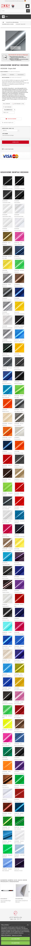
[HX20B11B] (19, 807)
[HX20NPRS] (7, 181)
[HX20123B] (19, 348)
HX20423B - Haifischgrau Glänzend (5, 578)
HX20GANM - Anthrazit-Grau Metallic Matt (5, 620)
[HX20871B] (7, 236)
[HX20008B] (19, 584)
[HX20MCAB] (7, 696)
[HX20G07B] (7, 501)
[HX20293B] (19, 640)
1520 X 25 (5, 112)
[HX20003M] (19, 209)
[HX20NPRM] (7, 195)
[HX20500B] (19, 835)
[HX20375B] (19, 264)
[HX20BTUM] (7, 557)
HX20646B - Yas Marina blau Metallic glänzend (19, 745)
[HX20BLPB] (7, 598)
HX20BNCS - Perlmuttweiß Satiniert (17, 439)
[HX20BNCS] (19, 431)
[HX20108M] (19, 543)
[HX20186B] (7, 459)
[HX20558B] (19, 668)
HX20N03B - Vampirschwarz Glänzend (5, 592)
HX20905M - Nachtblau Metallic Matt (18, 300)
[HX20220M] (19, 626)
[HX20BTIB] (7, 626)
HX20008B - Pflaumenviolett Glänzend (18, 592)
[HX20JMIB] (19, 682)
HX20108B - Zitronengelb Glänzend (5, 272)
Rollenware (6, 103)
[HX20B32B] (19, 849)
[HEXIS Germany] (7, 6)
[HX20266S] (7, 487)
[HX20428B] (7, 320)
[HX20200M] (19, 598)
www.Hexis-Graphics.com (8, 122)
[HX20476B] (7, 473)
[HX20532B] (19, 529)
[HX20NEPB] (19, 752)
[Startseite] (3, 22)
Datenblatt (12, 74)
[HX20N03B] (7, 584)
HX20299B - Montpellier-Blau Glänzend (6, 676)
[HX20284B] (7, 863)
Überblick (4, 74)
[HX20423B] (7, 571)
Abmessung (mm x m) (8, 128)
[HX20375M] (7, 710)
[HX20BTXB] (7, 654)
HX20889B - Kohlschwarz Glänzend (17, 202)
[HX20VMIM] (7, 250)
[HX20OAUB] (7, 431)
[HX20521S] (7, 835)
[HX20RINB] (7, 738)
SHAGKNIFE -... (5, 898)
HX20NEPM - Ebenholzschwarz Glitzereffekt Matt (18, 383)
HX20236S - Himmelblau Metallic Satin (7, 453)
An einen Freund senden (8, 149)
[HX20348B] (7, 752)
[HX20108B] (7, 264)
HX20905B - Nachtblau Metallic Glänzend (6, 383)
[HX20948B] (19, 417)
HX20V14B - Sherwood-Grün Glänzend (5, 355)
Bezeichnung (4, 71)
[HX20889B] (19, 195)
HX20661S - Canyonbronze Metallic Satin (5, 787)
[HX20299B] (7, 668)
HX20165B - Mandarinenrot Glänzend (5, 411)
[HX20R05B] (19, 793)
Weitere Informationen (6, 935)
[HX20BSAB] (7, 515)
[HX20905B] (7, 376)
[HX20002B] (7, 223)
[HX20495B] (7, 765)
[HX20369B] (19, 779)
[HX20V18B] (19, 863)
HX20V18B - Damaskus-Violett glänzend (18, 871)
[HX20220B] (7, 529)
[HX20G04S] (7, 292)
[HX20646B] (19, 738)
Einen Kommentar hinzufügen (8, 134)
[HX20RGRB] (19, 710)
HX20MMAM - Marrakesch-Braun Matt (18, 286)
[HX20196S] (7, 807)
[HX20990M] (7, 334)
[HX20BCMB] (7, 543)
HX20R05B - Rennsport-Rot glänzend (17, 801)
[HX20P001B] (19, 473)
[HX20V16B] (19, 821)
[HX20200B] (19, 487)
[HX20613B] (7, 724)
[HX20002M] (7, 209)
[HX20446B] (19, 362)
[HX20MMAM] (19, 278)
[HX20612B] (7, 849)
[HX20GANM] (7, 612)
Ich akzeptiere (16, 943)
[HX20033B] (19, 250)
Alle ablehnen (15, 939)
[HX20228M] (19, 390)
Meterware (8, 107)
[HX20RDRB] (19, 696)
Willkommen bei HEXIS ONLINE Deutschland (14, 1)
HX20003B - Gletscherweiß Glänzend (17, 230)
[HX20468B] (7, 417)
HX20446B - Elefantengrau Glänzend (17, 369)
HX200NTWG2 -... (20, 898)
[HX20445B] (7, 362)
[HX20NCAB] (19, 320)
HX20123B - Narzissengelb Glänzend (17, 355)
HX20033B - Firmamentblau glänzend (17, 258)
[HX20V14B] (7, 348)
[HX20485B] (19, 501)
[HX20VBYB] (19, 765)
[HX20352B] (19, 557)
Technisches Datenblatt (11, 118)
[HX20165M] (19, 445)
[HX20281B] (19, 612)
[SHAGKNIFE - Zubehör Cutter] (7, 890)
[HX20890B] (19, 181)
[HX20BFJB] (7, 390)
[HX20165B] (7, 404)
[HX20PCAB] (19, 236)
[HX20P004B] (7, 640)
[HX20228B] (7, 821)
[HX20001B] (7, 793)
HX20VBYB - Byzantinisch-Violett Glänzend (19, 773)
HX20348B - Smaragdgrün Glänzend (5, 759)
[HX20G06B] (19, 459)
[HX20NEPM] (19, 376)
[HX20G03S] (19, 404)
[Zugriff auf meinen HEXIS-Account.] (27, 6)
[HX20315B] (19, 515)
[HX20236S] (7, 445)
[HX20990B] (7, 306)
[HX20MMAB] (19, 724)
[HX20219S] (19, 334)
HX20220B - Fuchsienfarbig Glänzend (5, 536)
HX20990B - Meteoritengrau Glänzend (5, 314)
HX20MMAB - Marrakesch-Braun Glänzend (18, 731)
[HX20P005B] (19, 654)
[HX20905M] (19, 292)
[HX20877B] (7, 278)
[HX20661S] (7, 779)
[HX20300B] (7, 682)
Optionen (5, 133)
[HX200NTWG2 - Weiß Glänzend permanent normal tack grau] (22, 890)
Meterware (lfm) (19, 103)
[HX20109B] (19, 306)
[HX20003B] (19, 223)
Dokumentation (21, 74)
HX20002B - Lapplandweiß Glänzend (5, 230)
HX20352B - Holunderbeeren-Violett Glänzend (18, 564)
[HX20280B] (19, 571)
